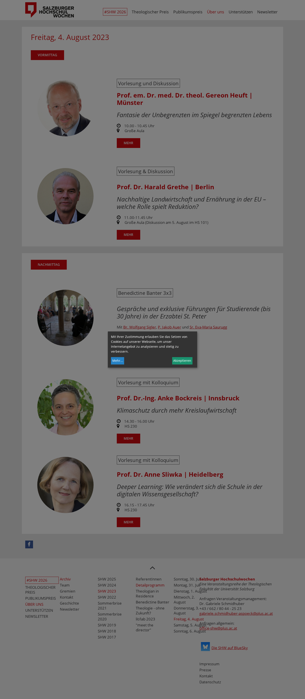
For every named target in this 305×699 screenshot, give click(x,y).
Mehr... (117, 360)
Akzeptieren (182, 360)
